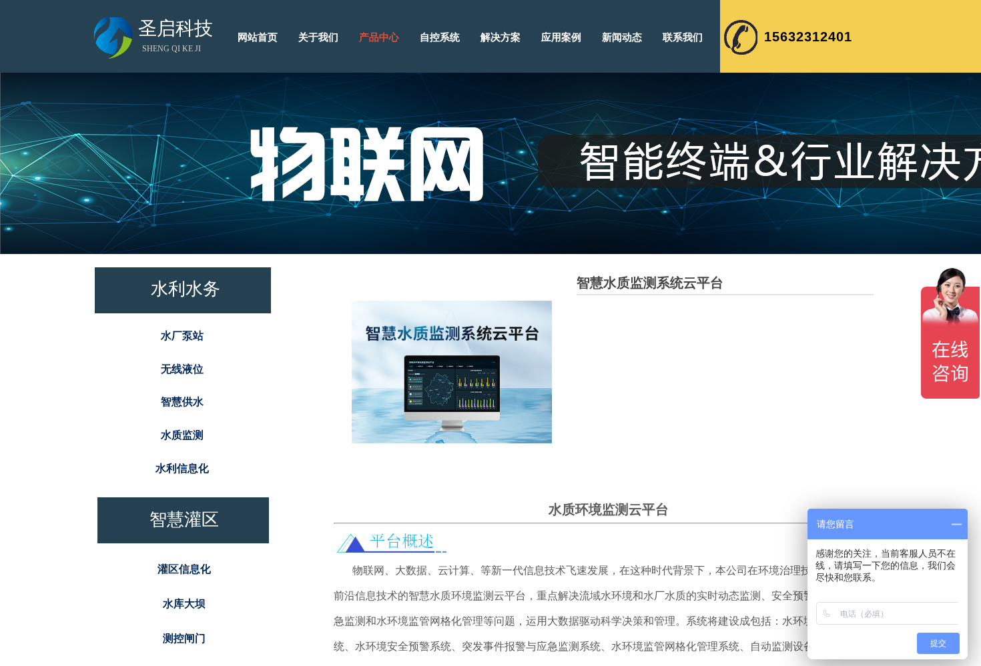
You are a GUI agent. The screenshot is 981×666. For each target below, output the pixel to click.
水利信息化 (182, 468)
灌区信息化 (184, 569)
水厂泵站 (182, 335)
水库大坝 (184, 603)
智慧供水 (182, 401)
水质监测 (182, 435)
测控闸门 (184, 638)
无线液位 (182, 369)
